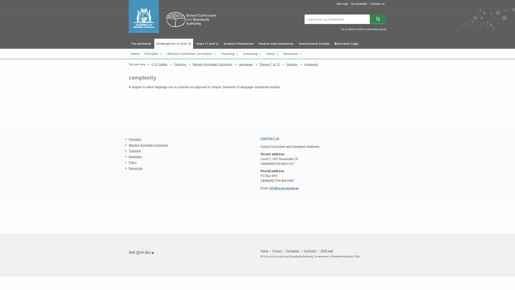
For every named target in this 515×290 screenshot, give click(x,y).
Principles (151, 54)
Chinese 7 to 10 (269, 64)
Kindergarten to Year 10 (174, 44)
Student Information (238, 44)
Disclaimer (293, 251)
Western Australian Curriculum (189, 54)
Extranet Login (348, 44)
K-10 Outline (159, 64)
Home (135, 54)
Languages (246, 64)
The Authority (141, 44)
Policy (270, 54)
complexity (311, 64)
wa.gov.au (141, 252)
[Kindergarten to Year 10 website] (174, 16)
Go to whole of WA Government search (363, 29)
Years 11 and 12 (207, 44)
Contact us (377, 4)
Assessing (250, 54)
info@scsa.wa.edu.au (284, 188)
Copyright (310, 251)
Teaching (227, 54)
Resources (290, 54)
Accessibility (359, 4)
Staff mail (326, 251)
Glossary (292, 64)
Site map (342, 4)
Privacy (277, 251)
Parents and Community (276, 44)
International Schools (314, 44)
